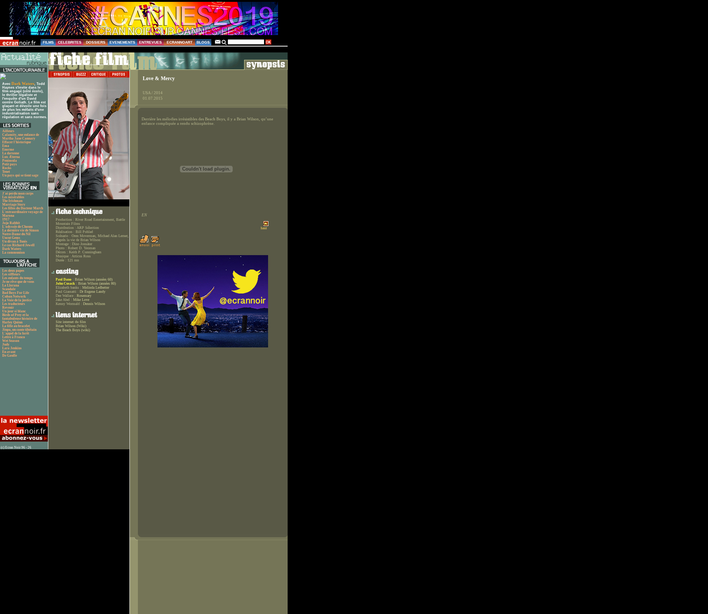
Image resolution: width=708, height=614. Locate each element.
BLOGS (203, 42)
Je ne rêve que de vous (18, 282)
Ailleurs (8, 131)
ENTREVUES (150, 42)
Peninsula (9, 160)
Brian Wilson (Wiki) (71, 326)
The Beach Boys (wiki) (73, 330)
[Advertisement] (23, 389)
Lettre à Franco (13, 337)
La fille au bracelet (16, 326)
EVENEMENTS (122, 42)
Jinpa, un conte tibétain (19, 330)
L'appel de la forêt (15, 333)
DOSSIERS (95, 42)
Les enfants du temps (17, 278)
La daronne (10, 153)
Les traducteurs (13, 304)
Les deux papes (13, 270)
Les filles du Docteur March (22, 208)
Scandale (8, 289)
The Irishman (12, 201)
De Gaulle (9, 355)
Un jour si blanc (14, 311)
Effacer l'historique (16, 142)
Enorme (8, 149)
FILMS (48, 42)
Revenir (8, 307)
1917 (6, 219)
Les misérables (13, 197)
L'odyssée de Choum (17, 227)
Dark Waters (22, 83)
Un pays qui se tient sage (20, 175)
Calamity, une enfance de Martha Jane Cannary (20, 136)
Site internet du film (71, 322)
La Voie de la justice (17, 300)
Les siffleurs (11, 274)
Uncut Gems (11, 238)
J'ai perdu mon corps (18, 193)
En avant (8, 352)
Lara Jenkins (12, 348)
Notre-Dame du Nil (16, 234)
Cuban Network (14, 296)
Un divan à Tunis (14, 241)
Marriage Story (13, 204)
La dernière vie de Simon (20, 230)
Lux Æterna (11, 157)
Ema (5, 146)
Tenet (6, 172)
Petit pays (9, 164)
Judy (6, 344)
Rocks (6, 168)
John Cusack (65, 283)
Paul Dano (64, 279)
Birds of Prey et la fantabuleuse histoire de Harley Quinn (19, 318)
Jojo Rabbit (11, 223)
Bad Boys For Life (15, 293)
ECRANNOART (179, 42)
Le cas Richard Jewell (18, 245)
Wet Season (10, 341)
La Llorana (10, 285)
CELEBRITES (69, 42)
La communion (13, 252)
